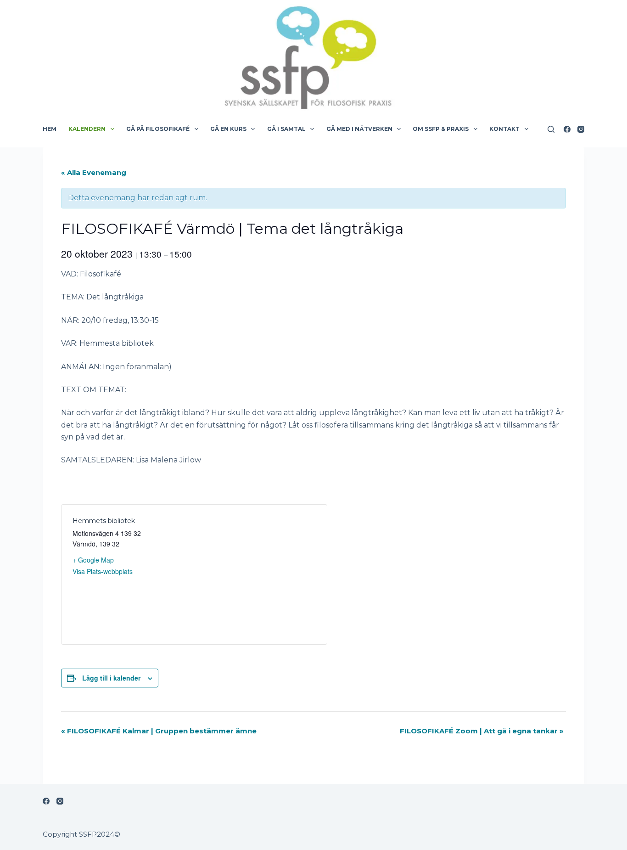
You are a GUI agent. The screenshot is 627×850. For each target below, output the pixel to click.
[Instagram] (580, 129)
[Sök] (551, 129)
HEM (49, 128)
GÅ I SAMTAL (286, 128)
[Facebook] (567, 129)
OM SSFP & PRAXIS (441, 128)
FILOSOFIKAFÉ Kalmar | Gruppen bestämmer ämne (159, 730)
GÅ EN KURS (228, 128)
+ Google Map (93, 559)
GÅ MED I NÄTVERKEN (359, 128)
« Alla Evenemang (93, 172)
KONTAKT (504, 128)
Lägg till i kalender (111, 677)
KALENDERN (87, 128)
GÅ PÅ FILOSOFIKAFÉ (158, 128)
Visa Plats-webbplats (103, 571)
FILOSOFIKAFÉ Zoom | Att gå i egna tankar (482, 730)
